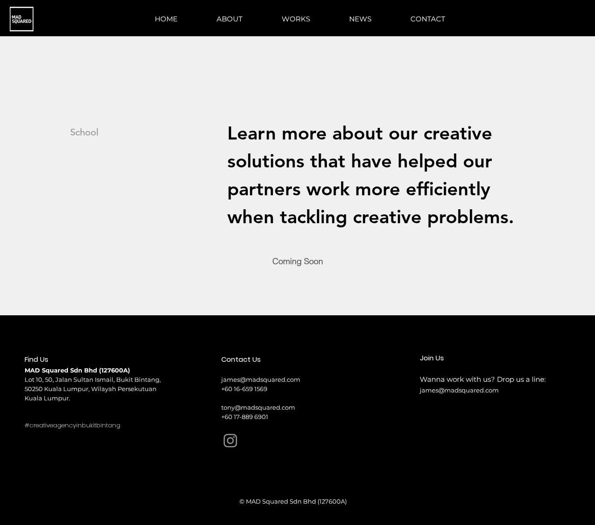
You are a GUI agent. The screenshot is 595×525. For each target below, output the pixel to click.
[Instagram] (230, 441)
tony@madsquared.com (258, 407)
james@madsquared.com (260, 379)
